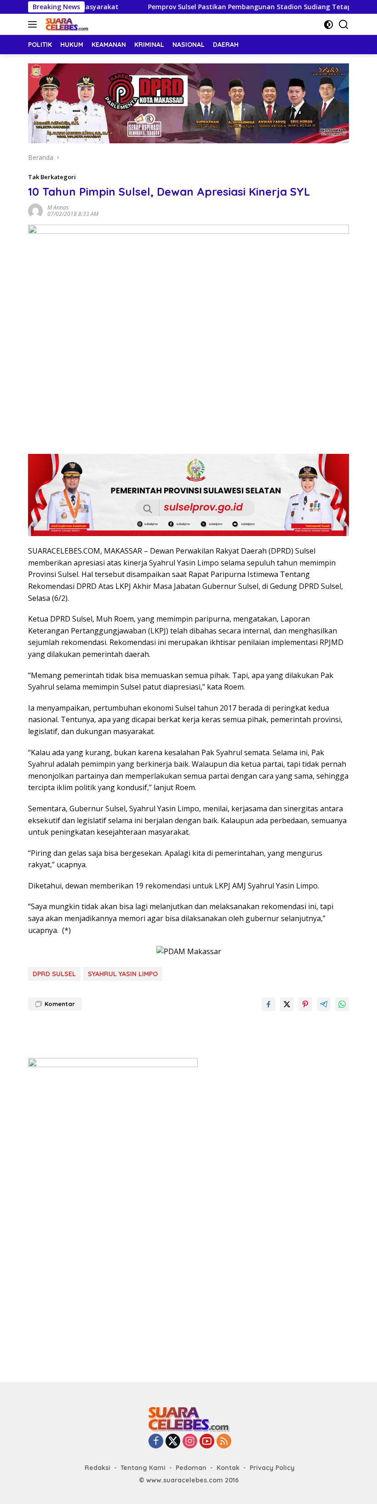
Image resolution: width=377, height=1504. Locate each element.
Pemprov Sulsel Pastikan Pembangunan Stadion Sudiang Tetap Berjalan (236, 7)
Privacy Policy (272, 1468)
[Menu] (34, 24)
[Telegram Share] (324, 1004)
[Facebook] (156, 1442)
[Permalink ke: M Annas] (35, 210)
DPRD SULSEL (54, 974)
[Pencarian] (343, 24)
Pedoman (191, 1468)
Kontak (228, 1468)
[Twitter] (173, 1442)
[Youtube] (207, 1442)
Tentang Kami (143, 1468)
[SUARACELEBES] (66, 24)
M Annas (58, 207)
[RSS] (224, 1442)
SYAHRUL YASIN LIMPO (123, 974)
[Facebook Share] (268, 1004)
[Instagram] (190, 1442)
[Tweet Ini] (287, 1004)
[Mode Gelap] (328, 24)
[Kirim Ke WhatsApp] (342, 1004)
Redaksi (97, 1468)
